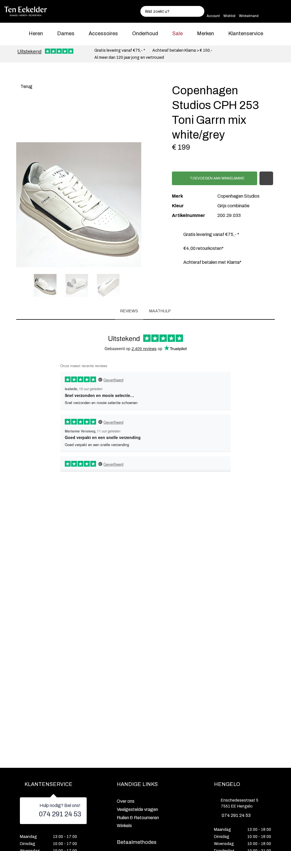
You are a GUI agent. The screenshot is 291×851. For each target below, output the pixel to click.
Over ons (125, 801)
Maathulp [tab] (160, 311)
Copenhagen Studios (238, 196)
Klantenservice (245, 33)
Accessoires (103, 33)
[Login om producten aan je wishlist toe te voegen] (266, 178)
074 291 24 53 (60, 814)
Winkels (124, 825)
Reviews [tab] (129, 311)
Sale (177, 33)
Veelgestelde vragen (137, 809)
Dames (65, 33)
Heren (36, 33)
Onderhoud (145, 33)
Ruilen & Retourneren (138, 817)
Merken (205, 33)
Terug (26, 86)
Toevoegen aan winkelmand (216, 178)
